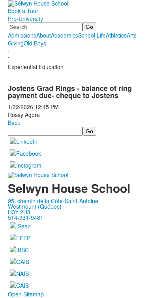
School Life (92, 35)
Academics (64, 35)
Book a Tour (23, 11)
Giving (16, 43)
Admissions (22, 35)
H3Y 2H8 (19, 212)
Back (14, 122)
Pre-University (25, 19)
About (43, 35)
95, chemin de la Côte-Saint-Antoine (53, 201)
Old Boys (35, 43)
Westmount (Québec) (35, 206)
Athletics (116, 35)
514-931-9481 (25, 217)
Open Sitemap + (28, 294)
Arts (132, 35)
